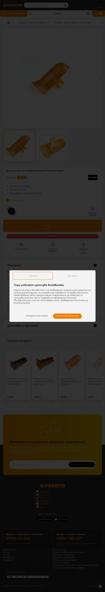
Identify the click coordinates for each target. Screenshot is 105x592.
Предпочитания (37, 316)
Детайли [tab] (72, 276)
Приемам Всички (67, 316)
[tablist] (52, 275)
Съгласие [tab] (32, 276)
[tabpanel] (52, 295)
